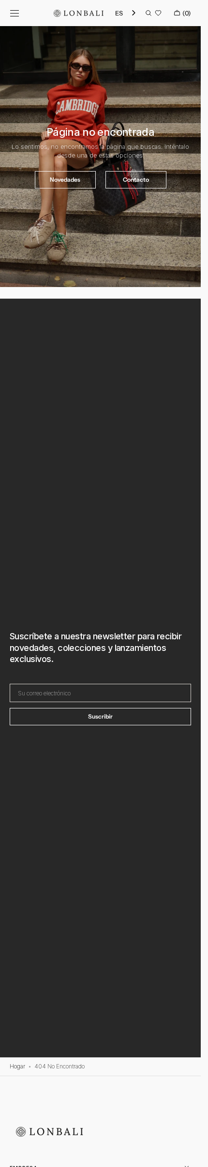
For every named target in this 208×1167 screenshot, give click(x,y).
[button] (14, 13)
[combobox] (126, 13)
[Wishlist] (158, 13)
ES (118, 13)
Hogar (17, 1066)
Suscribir (100, 716)
